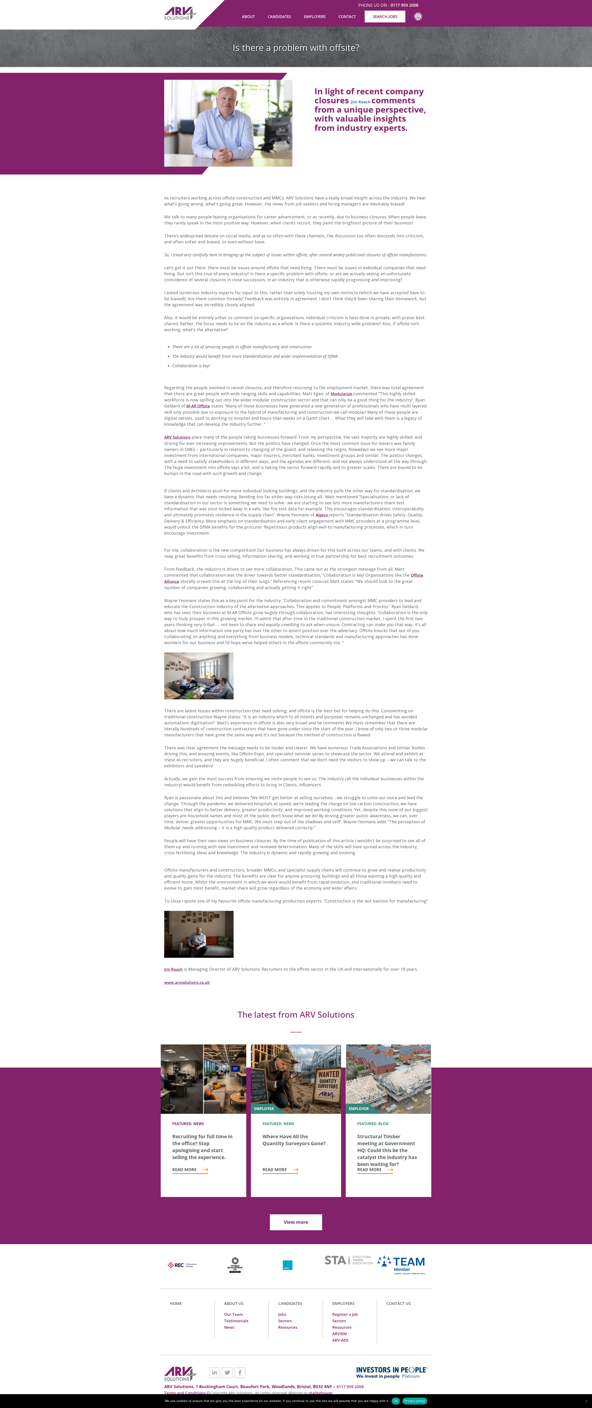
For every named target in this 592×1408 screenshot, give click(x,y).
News (229, 1327)
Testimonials (236, 1320)
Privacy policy (415, 1401)
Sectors (285, 1320)
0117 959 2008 (404, 5)
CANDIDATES (290, 1303)
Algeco (322, 514)
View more (296, 1222)
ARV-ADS (340, 1340)
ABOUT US (234, 1303)
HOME (176, 1303)
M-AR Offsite (198, 406)
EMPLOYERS (343, 1303)
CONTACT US (398, 1303)
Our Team (233, 1314)
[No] (586, 1401)
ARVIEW (339, 1333)
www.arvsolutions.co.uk (187, 982)
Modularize (342, 393)
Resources (287, 1327)
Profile (418, 20)
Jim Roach (173, 969)
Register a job (345, 1314)
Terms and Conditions (185, 1393)
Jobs (282, 1314)
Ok (396, 1401)
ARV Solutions (177, 437)
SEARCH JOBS (385, 16)
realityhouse (320, 1393)
